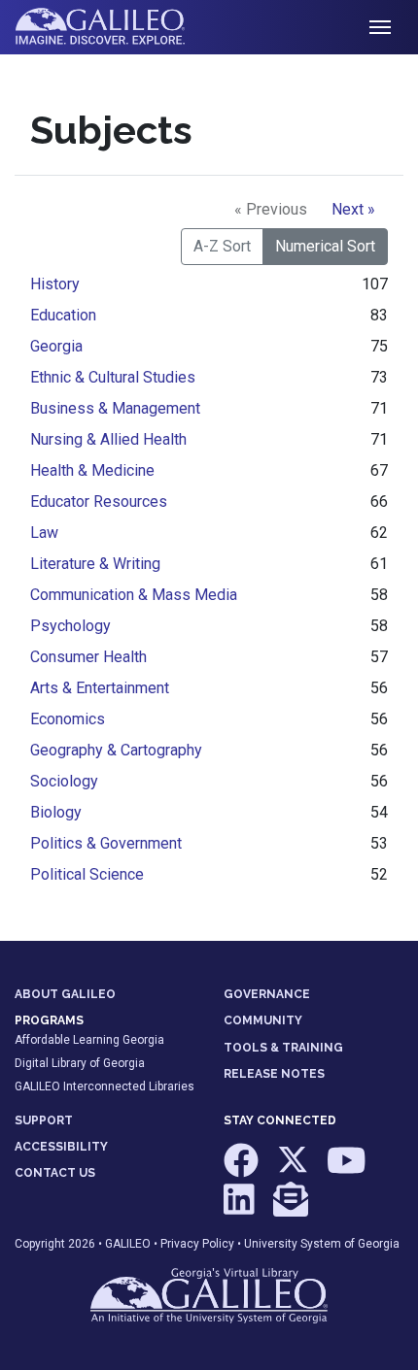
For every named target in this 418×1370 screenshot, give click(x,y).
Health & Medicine (92, 470)
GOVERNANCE (267, 994)
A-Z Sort (222, 246)
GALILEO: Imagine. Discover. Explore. (115, 27)
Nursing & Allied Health (108, 439)
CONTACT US (55, 1173)
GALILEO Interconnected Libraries (104, 1086)
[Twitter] (294, 1170)
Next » (353, 209)
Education (63, 315)
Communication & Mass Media (133, 594)
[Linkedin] (241, 1208)
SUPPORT (44, 1120)
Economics (67, 719)
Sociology (64, 781)
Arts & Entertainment (99, 688)
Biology (56, 812)
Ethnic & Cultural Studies (112, 377)
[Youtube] (346, 1170)
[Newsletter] (290, 1208)
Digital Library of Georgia (80, 1063)
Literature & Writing (95, 563)
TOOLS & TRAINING (283, 1047)
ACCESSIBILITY (61, 1146)
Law (44, 532)
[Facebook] (242, 1170)
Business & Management (115, 408)
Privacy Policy (197, 1244)
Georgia (56, 346)
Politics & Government (106, 843)
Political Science (87, 874)
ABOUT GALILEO (65, 994)
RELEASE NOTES (274, 1074)
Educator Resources (98, 501)
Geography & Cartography (116, 750)
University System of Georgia (322, 1244)
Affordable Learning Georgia (89, 1040)
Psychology (70, 626)
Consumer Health (88, 657)
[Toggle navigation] (380, 27)
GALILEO (128, 1244)
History (55, 284)
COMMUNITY (263, 1020)
